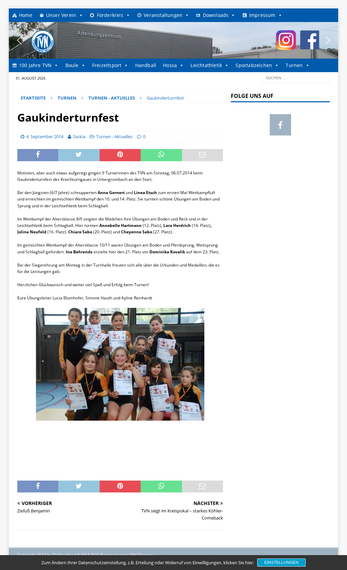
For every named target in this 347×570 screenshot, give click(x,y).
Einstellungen (281, 562)
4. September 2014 (44, 136)
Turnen (294, 65)
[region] (174, 40)
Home (26, 15)
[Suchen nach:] (296, 77)
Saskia (79, 136)
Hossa (170, 65)
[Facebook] (280, 124)
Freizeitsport (107, 65)
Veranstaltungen (163, 15)
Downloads (216, 15)
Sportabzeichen (254, 65)
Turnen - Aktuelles (114, 136)
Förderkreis (110, 15)
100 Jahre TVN (35, 65)
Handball (146, 65)
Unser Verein (61, 15)
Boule (72, 65)
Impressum (262, 15)
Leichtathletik (206, 65)
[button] (19, 40)
